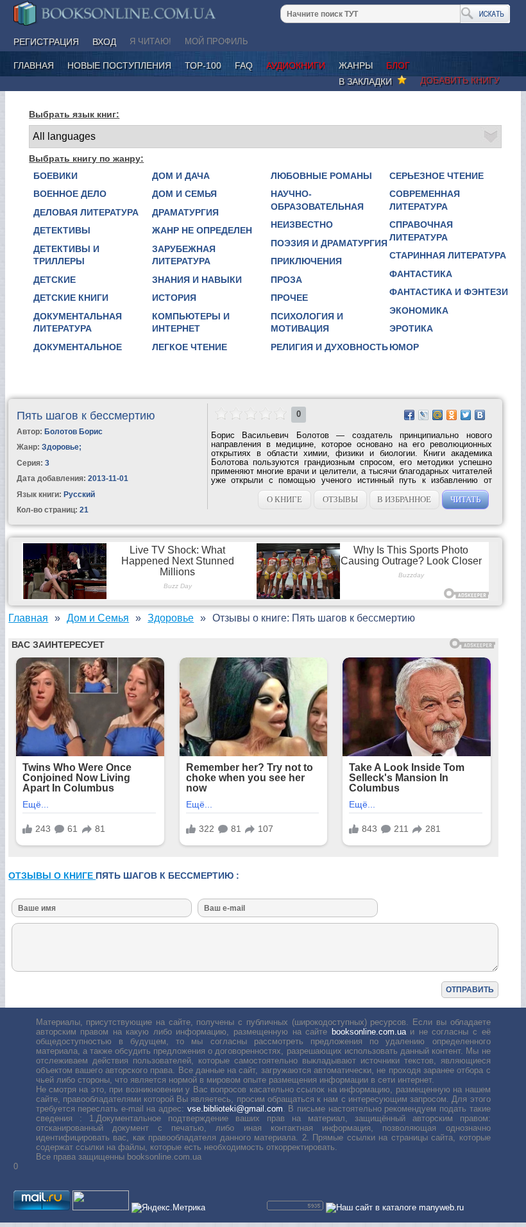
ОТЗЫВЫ (340, 499)
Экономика (418, 310)
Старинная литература (447, 255)
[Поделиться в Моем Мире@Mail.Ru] (437, 415)
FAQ (244, 65)
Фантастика (420, 274)
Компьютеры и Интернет (191, 322)
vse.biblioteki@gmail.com (235, 1108)
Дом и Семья (184, 194)
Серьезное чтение (436, 176)
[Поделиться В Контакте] (480, 415)
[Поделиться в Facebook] (409, 415)
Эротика (411, 328)
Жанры (356, 65)
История (174, 297)
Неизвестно (302, 224)
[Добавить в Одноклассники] (451, 415)
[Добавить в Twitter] (466, 415)
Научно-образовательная (317, 200)
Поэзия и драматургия (329, 243)
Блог (398, 65)
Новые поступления (119, 65)
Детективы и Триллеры (66, 255)
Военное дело (69, 194)
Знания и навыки (197, 280)
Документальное (77, 347)
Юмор (404, 347)
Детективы (61, 230)
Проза (286, 280)
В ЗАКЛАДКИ (368, 81)
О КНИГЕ (284, 499)
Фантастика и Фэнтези (448, 292)
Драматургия (185, 212)
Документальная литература (77, 322)
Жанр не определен (202, 230)
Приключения (306, 261)
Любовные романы (321, 176)
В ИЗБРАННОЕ (404, 499)
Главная (33, 65)
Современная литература (424, 200)
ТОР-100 (203, 65)
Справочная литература (421, 230)
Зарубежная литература (184, 255)
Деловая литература (86, 212)
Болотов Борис (73, 431)
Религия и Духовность (329, 347)
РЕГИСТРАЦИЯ (46, 42)
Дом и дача (181, 176)
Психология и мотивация (307, 322)
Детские (54, 280)
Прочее (289, 297)
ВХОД (104, 42)
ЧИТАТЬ (465, 499)
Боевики (55, 176)
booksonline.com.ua (369, 1032)
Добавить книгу (460, 80)
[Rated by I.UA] (100, 1207)
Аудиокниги (295, 65)
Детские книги (70, 297)
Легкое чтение (189, 347)
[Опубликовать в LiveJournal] (423, 415)
